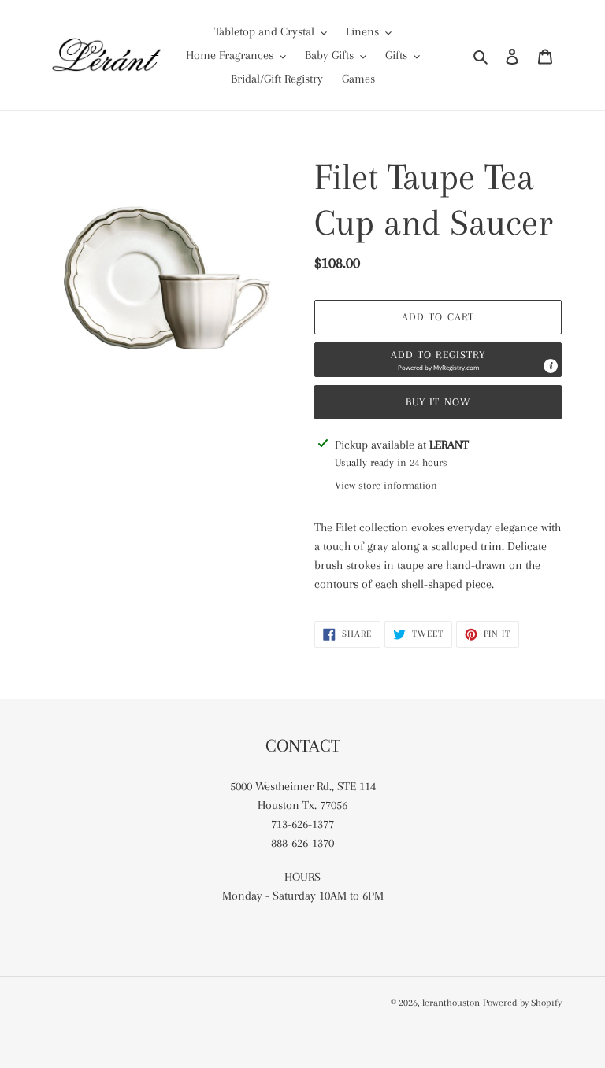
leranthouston (451, 1002)
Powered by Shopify (522, 1002)
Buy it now (438, 402)
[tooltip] (551, 366)
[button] (438, 359)
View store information (386, 485)
